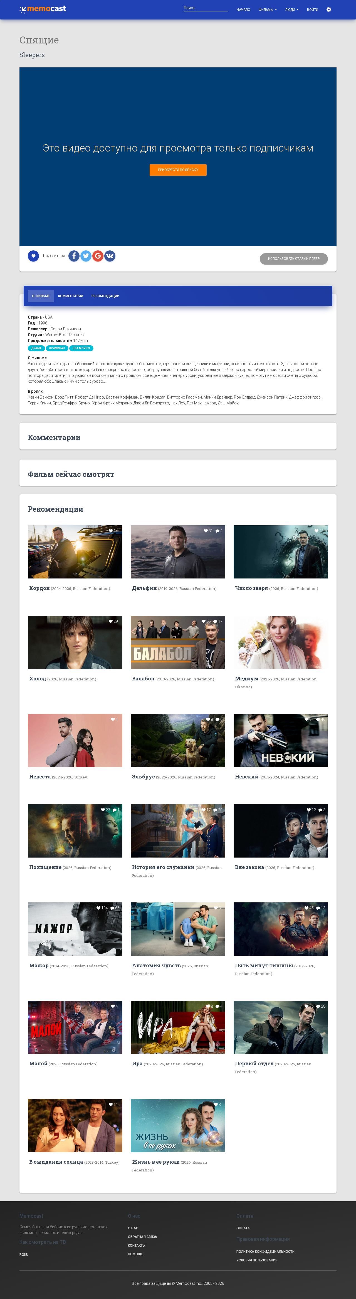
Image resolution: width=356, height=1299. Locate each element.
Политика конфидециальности (265, 1252)
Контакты (136, 1245)
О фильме (41, 296)
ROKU (23, 1255)
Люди (290, 10)
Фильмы (266, 10)
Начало (243, 10)
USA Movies (81, 348)
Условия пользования (257, 1260)
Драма (36, 348)
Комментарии (70, 296)
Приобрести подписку (178, 170)
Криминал (57, 348)
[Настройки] (329, 10)
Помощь (136, 1254)
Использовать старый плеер (294, 259)
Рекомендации (105, 296)
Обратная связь (142, 1237)
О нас (133, 1228)
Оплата (243, 1228)
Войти (312, 10)
